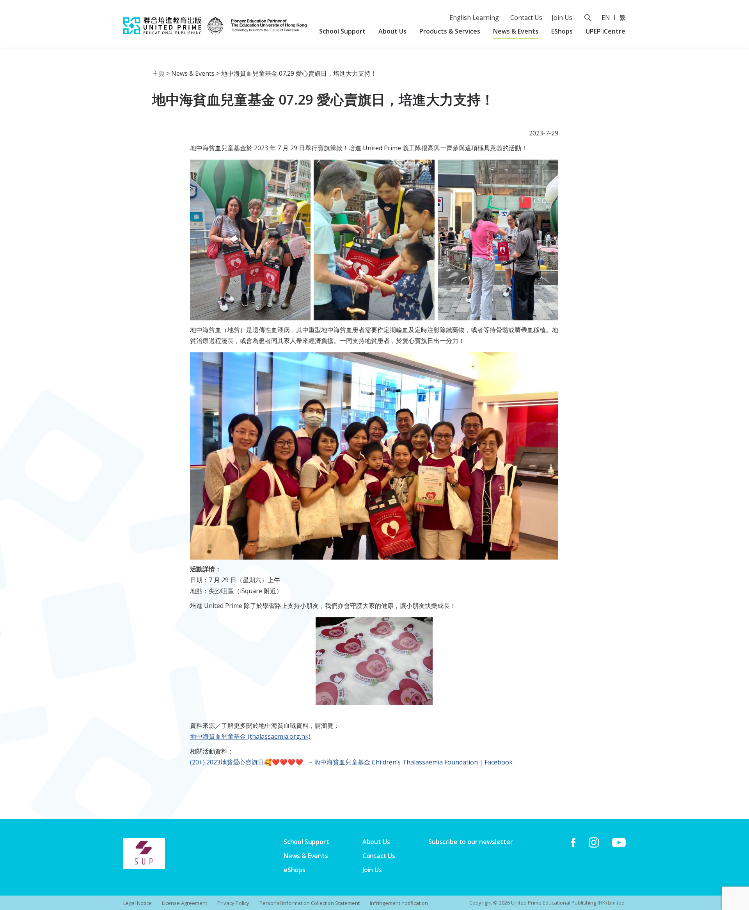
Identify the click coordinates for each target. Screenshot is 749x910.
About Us (392, 31)
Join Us (562, 17)
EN (606, 17)
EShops (562, 31)
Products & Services (449, 31)
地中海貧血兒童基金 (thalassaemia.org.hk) (250, 736)
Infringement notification (399, 902)
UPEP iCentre (605, 31)
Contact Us (526, 17)
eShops (294, 870)
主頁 (158, 73)
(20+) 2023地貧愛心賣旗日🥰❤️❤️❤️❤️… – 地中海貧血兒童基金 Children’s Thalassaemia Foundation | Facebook (351, 762)
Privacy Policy (233, 902)
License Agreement (184, 902)
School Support (342, 31)
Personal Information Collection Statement (309, 902)
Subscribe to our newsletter (470, 841)
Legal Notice (137, 902)
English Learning (474, 17)
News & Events (515, 31)
